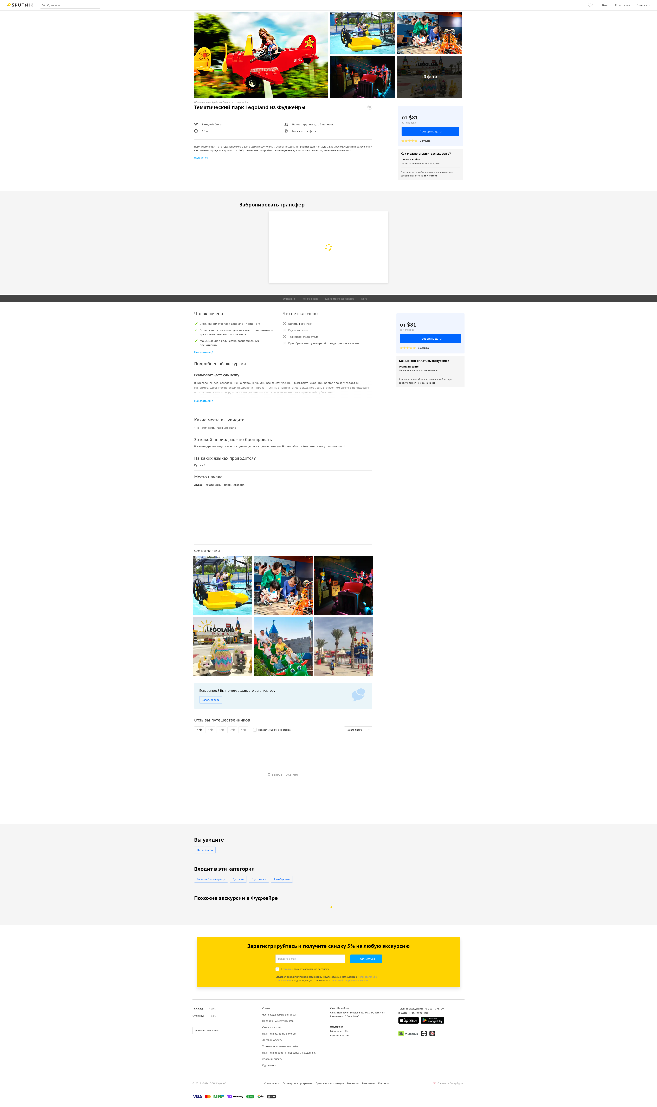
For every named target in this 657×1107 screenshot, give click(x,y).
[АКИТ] (424, 1033)
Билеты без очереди (211, 879)
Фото (364, 298)
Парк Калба (205, 850)
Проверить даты (431, 131)
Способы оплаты (272, 1059)
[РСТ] (432, 1033)
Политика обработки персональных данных (288, 1052)
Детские (238, 879)
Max (347, 1031)
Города (204, 1009)
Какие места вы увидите (339, 298)
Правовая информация (330, 1083)
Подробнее (201, 157)
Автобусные (282, 879)
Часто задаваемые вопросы (279, 1014)
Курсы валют (270, 1065)
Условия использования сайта (280, 1046)
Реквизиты (368, 1083)
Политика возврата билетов (279, 1033)
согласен (288, 969)
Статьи (266, 1008)
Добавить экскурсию (206, 1030)
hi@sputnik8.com (339, 1035)
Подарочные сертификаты (278, 1021)
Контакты (383, 1083)
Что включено (310, 298)
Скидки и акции (271, 1027)
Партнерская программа (297, 1083)
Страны (204, 1016)
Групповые (259, 879)
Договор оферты (272, 1040)
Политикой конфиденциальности (349, 980)
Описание (289, 298)
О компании (271, 1083)
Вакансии (353, 1083)
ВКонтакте (336, 1031)
